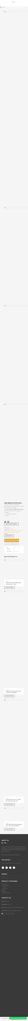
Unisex (16, 532)
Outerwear (5, 885)
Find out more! (9, 587)
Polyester (20, 530)
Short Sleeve (7, 532)
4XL (13, 549)
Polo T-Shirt (14, 530)
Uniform (4, 888)
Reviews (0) (8, 543)
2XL (18, 547)
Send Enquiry (9, 535)
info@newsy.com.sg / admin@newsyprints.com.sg (14, 907)
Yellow (17, 551)
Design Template (6, 892)
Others (11, 529)
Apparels (3, 883)
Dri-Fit (9, 530)
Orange (14, 551)
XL (16, 547)
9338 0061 (8, 904)
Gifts (2, 889)
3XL (19, 547)
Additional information (12, 540)
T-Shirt (12, 532)
